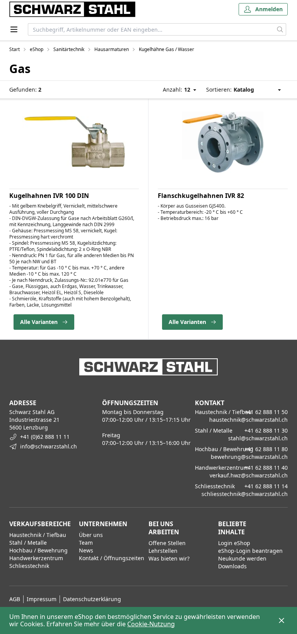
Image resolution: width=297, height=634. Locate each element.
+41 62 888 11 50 (266, 412)
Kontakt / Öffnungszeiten (111, 558)
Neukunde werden (242, 558)
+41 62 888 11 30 (266, 430)
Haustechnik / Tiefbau (37, 535)
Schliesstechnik (29, 565)
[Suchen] (280, 29)
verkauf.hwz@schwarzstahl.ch (249, 475)
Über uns (91, 535)
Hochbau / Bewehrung (38, 550)
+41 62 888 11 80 (266, 449)
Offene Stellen (167, 543)
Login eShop (234, 543)
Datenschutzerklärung (92, 599)
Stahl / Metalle (28, 542)
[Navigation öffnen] (14, 29)
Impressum (41, 599)
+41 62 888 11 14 (266, 486)
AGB (14, 599)
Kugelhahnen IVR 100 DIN (49, 195)
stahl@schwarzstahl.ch (258, 438)
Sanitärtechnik (68, 49)
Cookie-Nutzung (151, 624)
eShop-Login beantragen (250, 550)
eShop (36, 49)
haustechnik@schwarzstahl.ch (248, 419)
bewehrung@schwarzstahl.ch (249, 456)
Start (14, 49)
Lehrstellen (163, 550)
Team (86, 542)
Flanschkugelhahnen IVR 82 (201, 195)
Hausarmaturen (111, 49)
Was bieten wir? (168, 558)
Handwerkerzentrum (36, 558)
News (86, 550)
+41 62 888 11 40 (266, 467)
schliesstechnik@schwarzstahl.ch (244, 494)
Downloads (232, 566)
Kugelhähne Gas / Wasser (166, 49)
